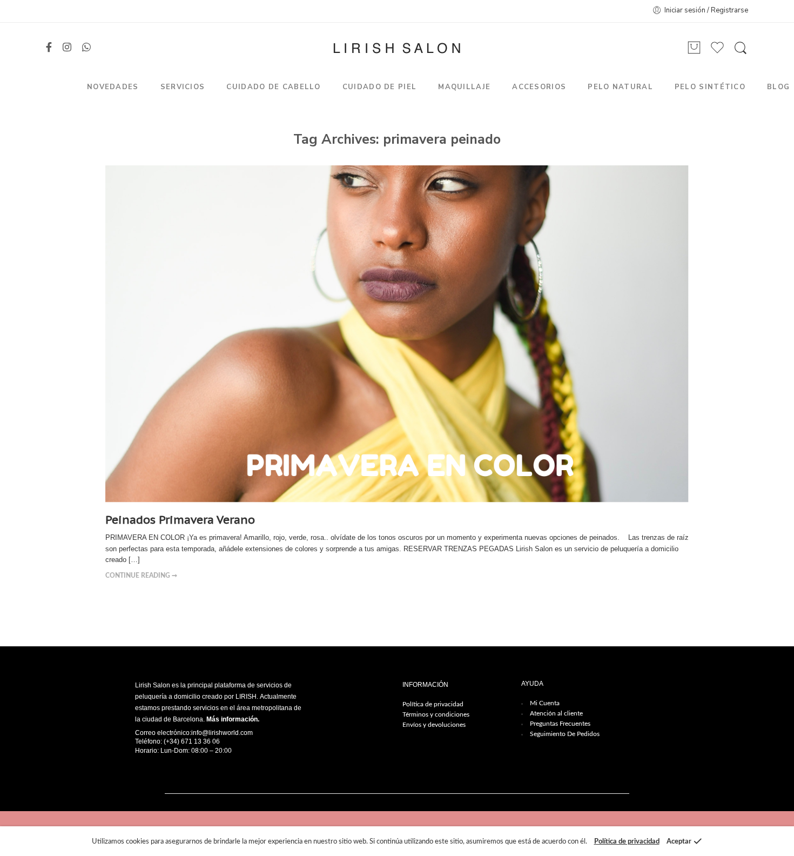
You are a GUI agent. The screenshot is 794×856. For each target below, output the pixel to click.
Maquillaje (464, 87)
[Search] (740, 48)
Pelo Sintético (710, 87)
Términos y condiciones (435, 714)
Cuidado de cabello (273, 87)
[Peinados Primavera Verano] (397, 334)
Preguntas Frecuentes (560, 723)
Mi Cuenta (545, 703)
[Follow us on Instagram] (67, 48)
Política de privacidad (432, 704)
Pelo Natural (620, 87)
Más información (232, 719)
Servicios (182, 87)
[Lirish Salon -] (396, 48)
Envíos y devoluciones (434, 724)
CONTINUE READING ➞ (141, 576)
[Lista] (694, 48)
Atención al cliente (556, 713)
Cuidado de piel (379, 87)
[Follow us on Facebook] (49, 48)
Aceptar (679, 841)
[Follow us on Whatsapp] (86, 48)
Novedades (113, 87)
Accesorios (539, 87)
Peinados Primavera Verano (180, 519)
